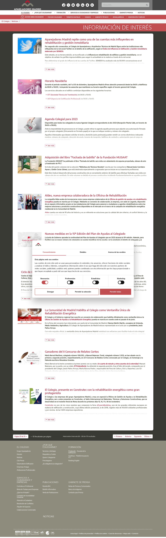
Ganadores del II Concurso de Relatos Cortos (72, 351)
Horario (19, 454)
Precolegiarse (47, 460)
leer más (51, 69)
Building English (73, 460)
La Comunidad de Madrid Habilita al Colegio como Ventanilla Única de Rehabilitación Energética (87, 311)
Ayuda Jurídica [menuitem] (118, 17)
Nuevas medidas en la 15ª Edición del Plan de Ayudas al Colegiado (85, 233)
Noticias (141, 13)
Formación (61, 13)
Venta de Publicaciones (50, 492)
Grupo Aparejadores (24, 451)
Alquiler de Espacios (23, 507)
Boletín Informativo (49, 489)
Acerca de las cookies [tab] (117, 252)
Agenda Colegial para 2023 (61, 119)
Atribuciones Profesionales (26, 470)
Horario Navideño (56, 80)
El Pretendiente (80, 366)
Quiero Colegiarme (49, 457)
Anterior (128, 436)
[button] (20, 436)
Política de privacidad (86, 533)
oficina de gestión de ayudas (82, 336)
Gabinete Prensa (126, 13)
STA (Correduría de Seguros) (58, 103)
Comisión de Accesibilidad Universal (25, 496)
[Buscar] (146, 5)
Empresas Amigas (23, 467)
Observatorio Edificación (25, 464)
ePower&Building (104, 405)
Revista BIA (46, 486)
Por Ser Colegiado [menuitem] (55, 17)
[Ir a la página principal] (27, 5)
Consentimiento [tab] (49, 252)
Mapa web (127, 533)
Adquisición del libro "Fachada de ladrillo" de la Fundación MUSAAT (86, 157)
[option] (25, 12)
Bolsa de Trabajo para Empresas (27, 489)
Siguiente (137, 436)
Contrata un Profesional (25, 486)
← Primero (118, 436)
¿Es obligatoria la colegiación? (53, 464)
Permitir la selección (83, 292)
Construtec (49, 405)
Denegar (50, 292)
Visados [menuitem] (88, 17)
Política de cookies (101, 533)
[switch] (70, 282)
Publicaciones (109, 13)
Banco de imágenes (75, 489)
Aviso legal (74, 533)
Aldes (47, 212)
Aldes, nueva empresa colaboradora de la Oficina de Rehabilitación (86, 195)
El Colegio (25, 13)
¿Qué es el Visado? (23, 492)
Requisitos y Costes (49, 454)
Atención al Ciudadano (24, 500)
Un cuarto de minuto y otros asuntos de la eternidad (117, 364)
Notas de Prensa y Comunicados (79, 486)
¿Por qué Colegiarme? (43, 13)
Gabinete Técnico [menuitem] (101, 17)
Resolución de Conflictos (25, 503)
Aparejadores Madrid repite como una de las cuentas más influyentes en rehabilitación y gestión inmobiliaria (89, 41)
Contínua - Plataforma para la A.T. (78, 456)
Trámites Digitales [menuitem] (73, 17)
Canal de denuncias (115, 533)
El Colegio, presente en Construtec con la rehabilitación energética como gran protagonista (92, 391)
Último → (147, 436)
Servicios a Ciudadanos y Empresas (84, 13)
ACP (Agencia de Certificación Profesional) (63, 99)
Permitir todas (115, 292)
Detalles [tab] (83, 252)
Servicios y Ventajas (49, 451)
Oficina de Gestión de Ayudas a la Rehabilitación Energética (68, 319)
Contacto (135, 533)
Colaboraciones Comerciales (26, 510)
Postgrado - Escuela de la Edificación (77, 452)
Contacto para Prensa (75, 492)
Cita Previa (20, 460)
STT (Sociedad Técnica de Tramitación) (62, 95)
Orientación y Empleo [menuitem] (136, 17)
